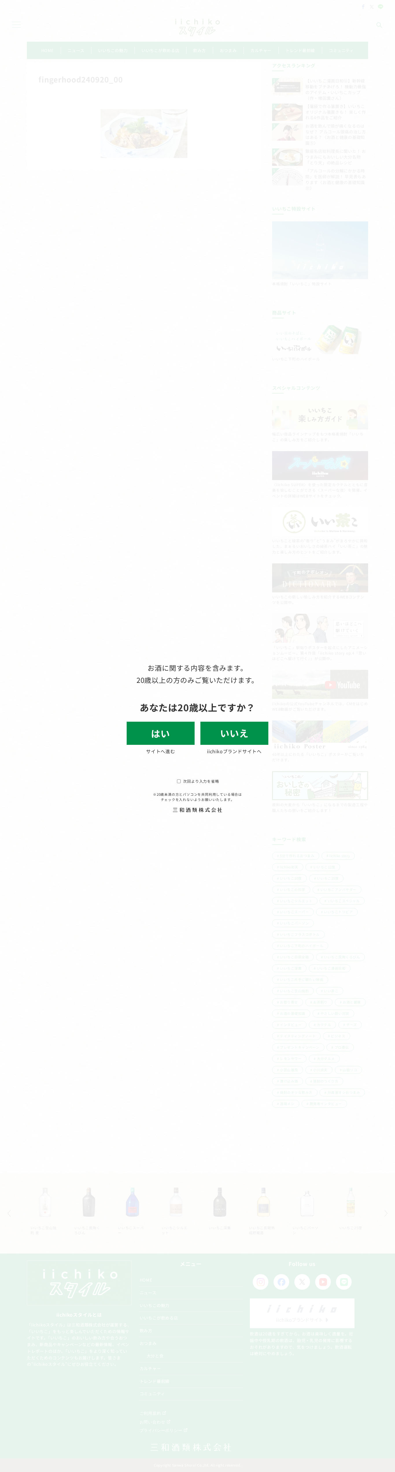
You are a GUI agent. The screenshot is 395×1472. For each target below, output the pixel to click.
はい (160, 733)
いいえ (234, 733)
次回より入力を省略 (201, 781)
